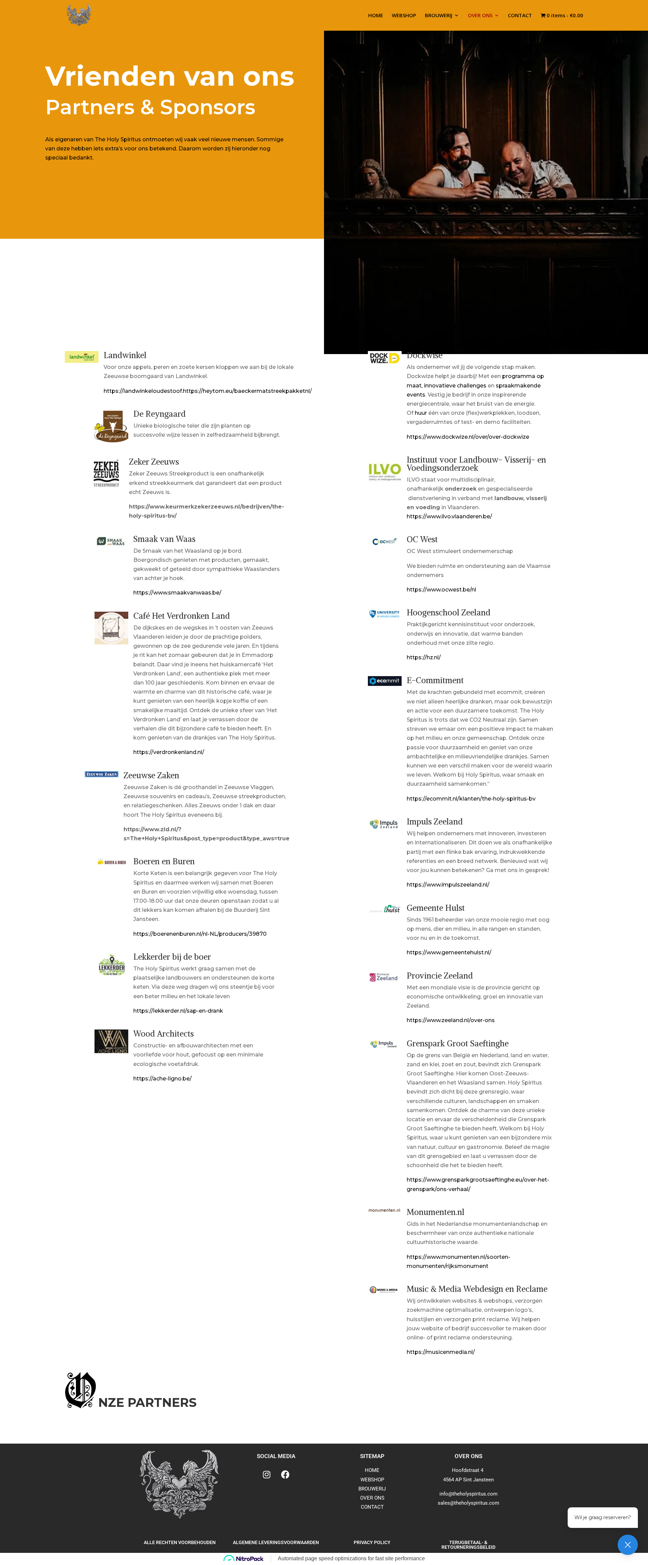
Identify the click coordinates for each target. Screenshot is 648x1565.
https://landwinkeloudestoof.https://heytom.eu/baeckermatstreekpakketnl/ (208, 391)
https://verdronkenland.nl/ (168, 752)
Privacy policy (372, 1542)
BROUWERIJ (438, 16)
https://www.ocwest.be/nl (441, 589)
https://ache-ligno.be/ (162, 1078)
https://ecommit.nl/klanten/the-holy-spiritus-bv (471, 798)
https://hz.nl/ (424, 657)
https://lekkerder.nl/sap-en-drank (178, 1011)
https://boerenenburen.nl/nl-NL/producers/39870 (200, 934)
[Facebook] (285, 1474)
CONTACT (520, 16)
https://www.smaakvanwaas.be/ (177, 592)
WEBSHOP (404, 16)
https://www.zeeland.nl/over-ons (451, 1020)
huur (421, 413)
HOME (375, 16)
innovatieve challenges (455, 385)
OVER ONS (480, 16)
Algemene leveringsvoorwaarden (276, 1542)
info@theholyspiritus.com (468, 1494)
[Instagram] (266, 1474)
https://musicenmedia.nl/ (441, 1352)
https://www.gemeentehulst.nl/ (449, 952)
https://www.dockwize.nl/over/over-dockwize (468, 437)
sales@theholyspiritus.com (468, 1503)
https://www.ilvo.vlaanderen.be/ (449, 516)
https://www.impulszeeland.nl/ (448, 884)
